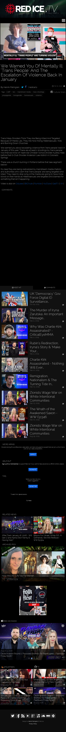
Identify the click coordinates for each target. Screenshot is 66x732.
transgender (17, 95)
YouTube (47, 183)
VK (61, 183)
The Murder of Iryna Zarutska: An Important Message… (46, 314)
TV (38, 667)
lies (14, 92)
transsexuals (28, 95)
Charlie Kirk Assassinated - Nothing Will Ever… (47, 363)
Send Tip (33, 486)
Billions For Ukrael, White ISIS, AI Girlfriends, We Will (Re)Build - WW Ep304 (48, 537)
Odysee (19, 183)
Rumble (38, 183)
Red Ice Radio (10, 621)
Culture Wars (59, 92)
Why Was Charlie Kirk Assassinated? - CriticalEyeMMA (46, 330)
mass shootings (38, 92)
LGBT (8, 92)
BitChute (29, 183)
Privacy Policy (33, 723)
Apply (33, 455)
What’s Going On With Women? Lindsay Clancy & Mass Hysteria (48, 681)
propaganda (6, 95)
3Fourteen (9, 667)
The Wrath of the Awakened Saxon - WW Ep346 (43, 413)
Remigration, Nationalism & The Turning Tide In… (43, 380)
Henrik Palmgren (33, 721)
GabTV (56, 183)
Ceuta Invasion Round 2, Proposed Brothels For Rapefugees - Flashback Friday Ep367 (33, 654)
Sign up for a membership (10, 464)
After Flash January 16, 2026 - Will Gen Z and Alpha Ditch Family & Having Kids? (17, 537)
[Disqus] (33, 213)
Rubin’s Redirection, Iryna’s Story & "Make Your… (45, 347)
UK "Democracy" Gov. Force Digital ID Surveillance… (45, 297)
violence (38, 95)
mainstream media (24, 92)
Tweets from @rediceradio (19, 494)
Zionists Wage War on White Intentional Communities (46, 396)
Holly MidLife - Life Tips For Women (18, 576)
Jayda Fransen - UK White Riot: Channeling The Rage (14, 681)
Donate (32, 470)
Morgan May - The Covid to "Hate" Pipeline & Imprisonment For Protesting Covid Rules (16, 697)
